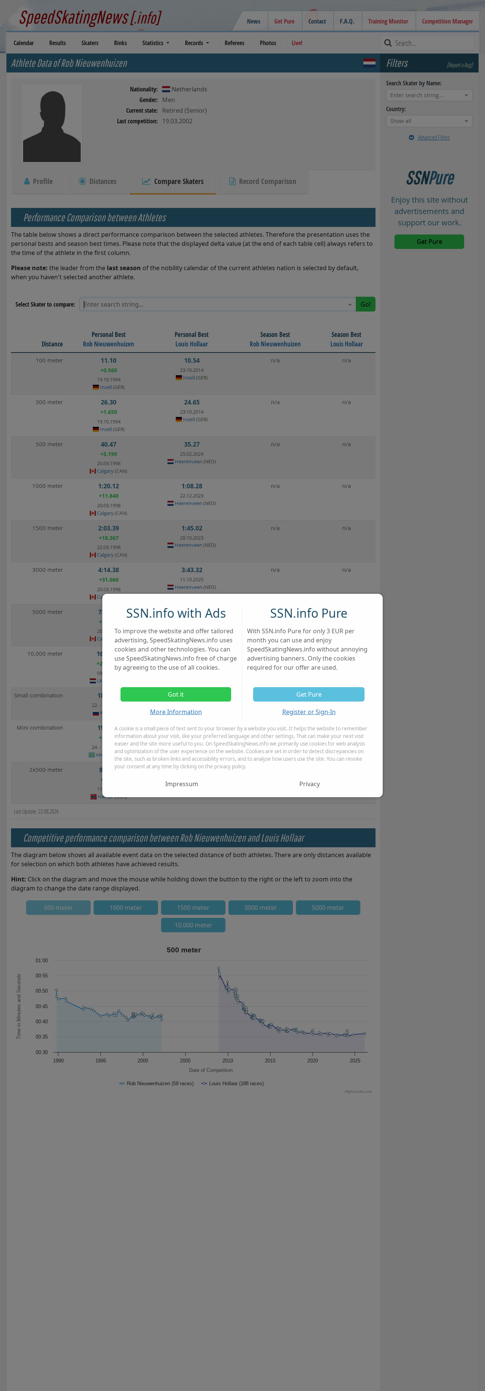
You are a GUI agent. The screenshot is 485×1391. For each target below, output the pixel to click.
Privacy (309, 784)
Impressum (181, 784)
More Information (176, 712)
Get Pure (309, 694)
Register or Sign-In (309, 712)
